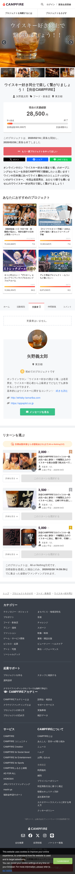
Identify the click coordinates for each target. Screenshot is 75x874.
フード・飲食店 (41, 96)
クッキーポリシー (46, 810)
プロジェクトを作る (12, 674)
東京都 (58, 96)
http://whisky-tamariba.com (25, 397)
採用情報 (37, 842)
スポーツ (42, 627)
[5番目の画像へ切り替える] (67, 72)
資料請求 (7, 680)
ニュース (42, 746)
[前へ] (4, 42)
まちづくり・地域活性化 (49, 611)
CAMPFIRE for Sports (13, 762)
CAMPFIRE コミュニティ (15, 741)
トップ (6, 593)
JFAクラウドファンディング (16, 783)
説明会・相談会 (45, 699)
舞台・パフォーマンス (48, 648)
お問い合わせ (44, 757)
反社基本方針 (44, 796)
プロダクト (8, 616)
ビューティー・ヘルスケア (50, 643)
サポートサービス (46, 704)
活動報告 (21, 306)
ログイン (51, 4)
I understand (63, 860)
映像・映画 (43, 632)
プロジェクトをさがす (22, 593)
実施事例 (42, 709)
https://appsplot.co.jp (22, 403)
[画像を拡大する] (34, 469)
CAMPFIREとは (45, 735)
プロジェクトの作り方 (13, 709)
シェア (39, 159)
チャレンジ (43, 622)
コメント (67, 306)
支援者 (36, 306)
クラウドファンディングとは (17, 704)
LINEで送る (62, 159)
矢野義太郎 (22, 96)
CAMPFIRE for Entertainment (17, 757)
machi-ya (7, 789)
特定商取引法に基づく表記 (50, 786)
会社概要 (19, 842)
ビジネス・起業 (10, 643)
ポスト (16, 159)
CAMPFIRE (8, 735)
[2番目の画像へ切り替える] (23, 72)
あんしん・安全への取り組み (51, 741)
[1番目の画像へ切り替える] (8, 72)
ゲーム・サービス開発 (13, 638)
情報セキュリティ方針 (48, 791)
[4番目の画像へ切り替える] (52, 72)
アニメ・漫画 (9, 627)
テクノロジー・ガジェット (16, 611)
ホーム (6, 306)
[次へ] (71, 42)
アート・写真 (9, 648)
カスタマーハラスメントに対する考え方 (54, 803)
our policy (7, 870)
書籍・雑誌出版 (45, 638)
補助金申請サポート (12, 794)
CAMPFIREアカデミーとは (16, 699)
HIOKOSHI (8, 778)
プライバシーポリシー (48, 780)
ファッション (9, 632)
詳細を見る (10, 478)
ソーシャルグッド (11, 654)
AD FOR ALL (9, 773)
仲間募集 (52, 306)
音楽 (40, 616)
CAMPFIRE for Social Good (16, 751)
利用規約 (42, 769)
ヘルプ (41, 751)
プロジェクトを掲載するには (18, 13)
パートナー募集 (55, 842)
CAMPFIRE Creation (13, 746)
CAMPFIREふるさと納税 (15, 767)
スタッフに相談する (47, 674)
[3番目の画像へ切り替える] (37, 72)
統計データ (43, 715)
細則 (40, 775)
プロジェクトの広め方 (13, 715)
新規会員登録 (64, 4)
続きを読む (62, 390)
